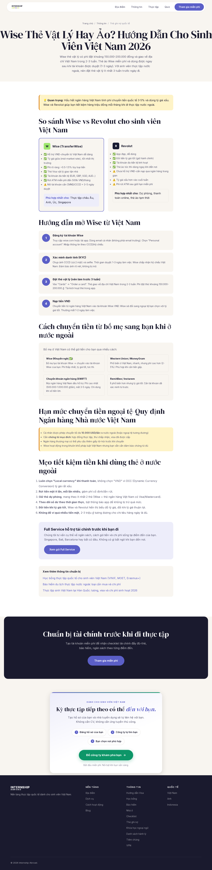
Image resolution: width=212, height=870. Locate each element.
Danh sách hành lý (136, 833)
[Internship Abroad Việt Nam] (17, 6)
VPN (128, 845)
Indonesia (172, 804)
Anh (169, 798)
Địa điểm (120, 6)
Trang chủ (87, 23)
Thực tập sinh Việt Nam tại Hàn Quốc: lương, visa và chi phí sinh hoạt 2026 (90, 590)
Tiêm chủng (132, 839)
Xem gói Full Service (62, 549)
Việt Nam (172, 792)
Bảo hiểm (131, 804)
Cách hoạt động (94, 804)
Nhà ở (129, 810)
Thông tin (136, 6)
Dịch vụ (90, 798)
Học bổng (131, 798)
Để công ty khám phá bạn (106, 755)
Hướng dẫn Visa (135, 792)
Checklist (131, 816)
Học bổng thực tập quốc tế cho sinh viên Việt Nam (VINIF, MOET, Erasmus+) (91, 578)
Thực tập (153, 6)
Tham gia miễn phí (189, 6)
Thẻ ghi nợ (132, 822)
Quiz (167, 6)
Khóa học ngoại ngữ (137, 827)
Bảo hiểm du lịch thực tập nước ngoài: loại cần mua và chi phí (82, 584)
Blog (88, 810)
